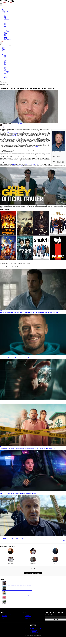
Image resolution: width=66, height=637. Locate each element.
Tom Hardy (10, 554)
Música (3, 9)
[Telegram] (40, 628)
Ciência (3, 10)
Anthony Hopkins (20, 165)
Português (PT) (6, 30)
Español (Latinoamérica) (7, 39)
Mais (2, 54)
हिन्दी (4, 25)
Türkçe (5, 35)
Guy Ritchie (7, 132)
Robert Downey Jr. (33, 563)
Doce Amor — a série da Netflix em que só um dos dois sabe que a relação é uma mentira (17, 585)
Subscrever (55, 619)
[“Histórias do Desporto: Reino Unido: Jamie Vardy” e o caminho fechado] (33, 354)
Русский (5, 33)
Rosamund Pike (38, 164)
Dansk (5, 24)
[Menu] (1, 4)
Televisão (3, 47)
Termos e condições (34, 630)
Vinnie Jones (33, 554)
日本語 (5, 27)
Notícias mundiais (6, 19)
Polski (5, 70)
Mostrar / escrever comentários (33, 573)
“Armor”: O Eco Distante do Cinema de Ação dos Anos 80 (11, 538)
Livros (5, 15)
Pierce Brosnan (2, 161)
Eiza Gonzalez (33, 164)
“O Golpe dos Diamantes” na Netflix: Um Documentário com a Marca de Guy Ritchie (17, 402)
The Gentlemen (20, 263)
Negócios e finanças (5, 11)
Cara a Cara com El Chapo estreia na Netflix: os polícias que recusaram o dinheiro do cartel (18, 590)
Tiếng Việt (5, 76)
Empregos (3, 617)
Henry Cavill (14, 135)
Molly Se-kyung (3, 126)
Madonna (11, 143)
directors (24, 263)
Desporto (3, 12)
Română (5, 32)
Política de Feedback (27, 617)
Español (5, 21)
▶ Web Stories (33, 625)
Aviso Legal (34, 631)
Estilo (5, 18)
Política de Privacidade (34, 632)
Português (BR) (6, 31)
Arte (2, 13)
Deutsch (5, 22)
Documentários (2, 355)
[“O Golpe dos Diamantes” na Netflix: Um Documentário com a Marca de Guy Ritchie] (33, 400)
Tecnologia (3, 8)
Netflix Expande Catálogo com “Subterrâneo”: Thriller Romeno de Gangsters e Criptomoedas (18, 493)
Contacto (3, 618)
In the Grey (14, 164)
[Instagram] (33, 628)
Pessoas (5, 16)
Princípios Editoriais (27, 614)
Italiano (5, 26)
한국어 (5, 28)
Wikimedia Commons (18, 123)
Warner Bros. (36, 146)
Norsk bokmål (6, 69)
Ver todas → (64, 540)
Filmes (3, 7)
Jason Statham (15, 133)
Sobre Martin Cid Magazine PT (6, 614)
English (5, 61)
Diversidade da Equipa (28, 618)
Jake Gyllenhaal (27, 164)
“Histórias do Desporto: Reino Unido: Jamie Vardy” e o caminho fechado (14, 357)
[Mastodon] (38, 628)
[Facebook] (25, 628)
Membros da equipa (4, 616)
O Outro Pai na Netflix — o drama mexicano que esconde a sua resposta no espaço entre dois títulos (19, 595)
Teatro (5, 14)
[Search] (1, 43)
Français (5, 23)
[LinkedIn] (30, 628)
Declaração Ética (27, 615)
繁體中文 (5, 38)
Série (1, 446)
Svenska (5, 34)
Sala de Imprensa (4, 615)
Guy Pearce (55, 563)
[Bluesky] (35, 628)
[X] (28, 628)
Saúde (5, 17)
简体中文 (5, 37)
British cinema (28, 263)
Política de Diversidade (28, 616)
